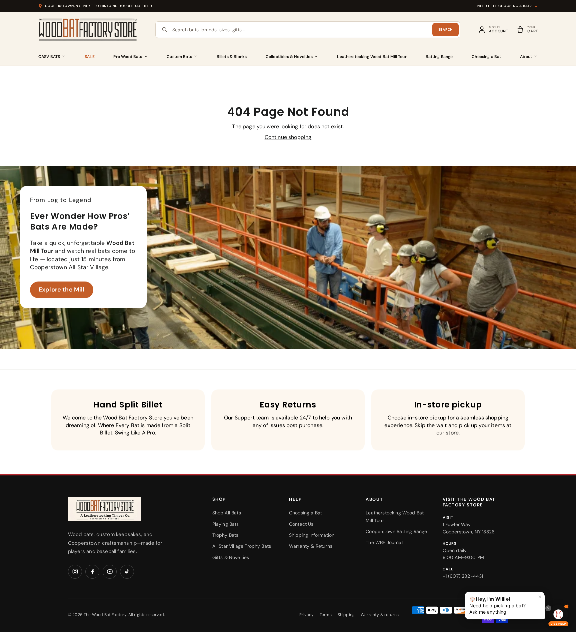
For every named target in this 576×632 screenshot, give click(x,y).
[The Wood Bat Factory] (88, 30)
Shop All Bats (226, 513)
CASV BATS (49, 56)
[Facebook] (92, 572)
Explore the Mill (62, 290)
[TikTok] (127, 572)
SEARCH (445, 29)
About (526, 56)
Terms (326, 614)
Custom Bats (179, 56)
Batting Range (439, 56)
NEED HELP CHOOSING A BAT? (507, 6)
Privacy (306, 614)
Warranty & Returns (310, 546)
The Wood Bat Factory (105, 614)
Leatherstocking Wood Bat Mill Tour (371, 56)
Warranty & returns (380, 614)
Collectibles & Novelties (289, 56)
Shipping (346, 614)
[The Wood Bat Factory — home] (118, 509)
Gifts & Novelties (230, 557)
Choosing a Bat (486, 56)
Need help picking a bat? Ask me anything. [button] (505, 604)
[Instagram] (75, 572)
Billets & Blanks (232, 56)
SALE (90, 56)
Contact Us (301, 524)
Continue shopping (288, 137)
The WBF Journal (384, 542)
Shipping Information (311, 535)
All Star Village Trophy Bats (241, 546)
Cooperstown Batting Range (396, 531)
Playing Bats (225, 524)
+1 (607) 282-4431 (463, 576)
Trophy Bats (225, 535)
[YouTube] (110, 572)
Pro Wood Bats (127, 56)
